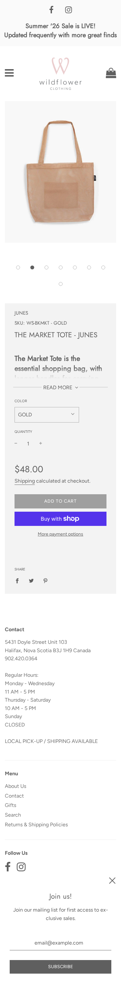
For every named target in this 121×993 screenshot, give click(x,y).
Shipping (25, 481)
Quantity (23, 432)
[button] (18, 267)
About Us (15, 786)
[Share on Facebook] (19, 580)
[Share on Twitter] (31, 580)
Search (13, 815)
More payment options (60, 534)
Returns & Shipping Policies (36, 824)
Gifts (10, 805)
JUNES (21, 313)
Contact (14, 796)
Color (21, 401)
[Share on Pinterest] (45, 580)
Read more (58, 387)
